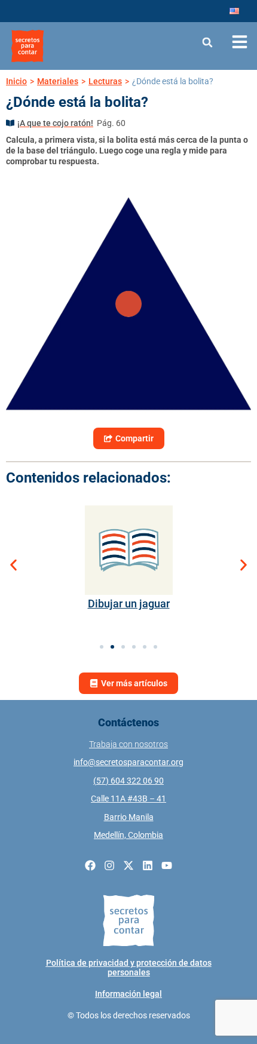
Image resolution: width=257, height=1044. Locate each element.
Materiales (57, 81)
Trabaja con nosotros (128, 744)
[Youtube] (166, 865)
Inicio (16, 81)
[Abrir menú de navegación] (239, 41)
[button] (207, 42)
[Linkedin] (147, 865)
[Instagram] (109, 865)
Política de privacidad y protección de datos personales (129, 967)
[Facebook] (90, 865)
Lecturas (105, 81)
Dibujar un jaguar (129, 603)
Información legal (128, 994)
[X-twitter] (128, 865)
